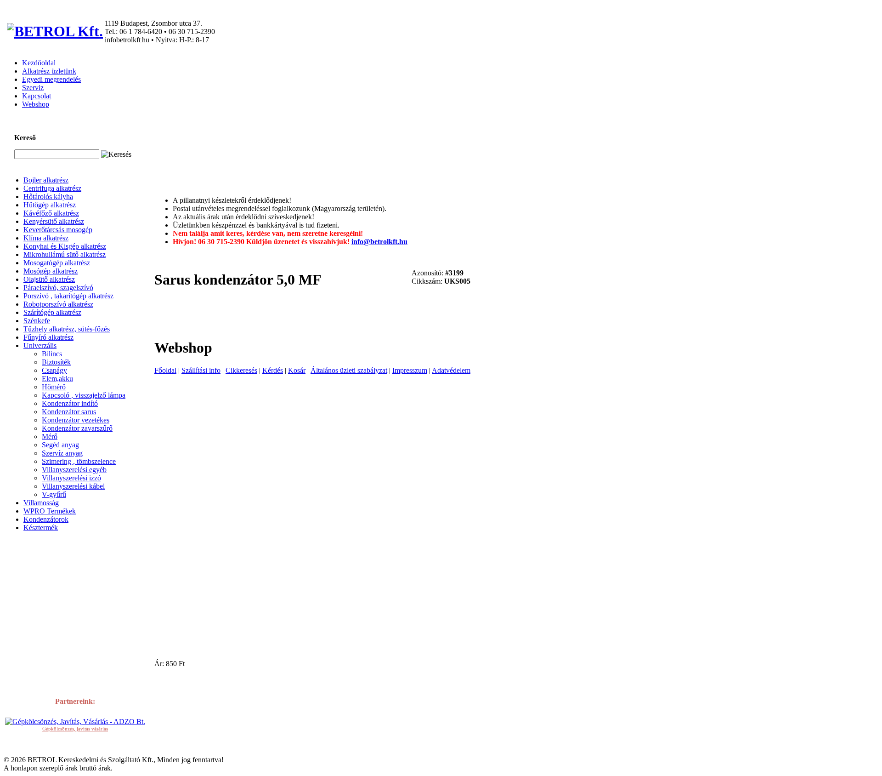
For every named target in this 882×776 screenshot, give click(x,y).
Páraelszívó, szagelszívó (58, 287)
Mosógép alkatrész (50, 271)
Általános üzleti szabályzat (349, 370)
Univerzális (40, 345)
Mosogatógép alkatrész (56, 263)
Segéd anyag (60, 445)
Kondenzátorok (45, 519)
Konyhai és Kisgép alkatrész (64, 246)
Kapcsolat (36, 96)
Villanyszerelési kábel (73, 486)
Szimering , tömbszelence (79, 461)
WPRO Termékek (49, 511)
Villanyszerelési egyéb (74, 470)
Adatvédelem (451, 370)
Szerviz (33, 87)
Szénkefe (36, 321)
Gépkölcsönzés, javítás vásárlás (75, 728)
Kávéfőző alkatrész (51, 213)
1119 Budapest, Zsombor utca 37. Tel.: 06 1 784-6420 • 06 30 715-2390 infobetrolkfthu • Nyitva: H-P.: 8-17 (160, 31)
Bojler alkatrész (45, 180)
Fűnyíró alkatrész (48, 337)
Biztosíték (56, 362)
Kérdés (272, 370)
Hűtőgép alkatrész (49, 205)
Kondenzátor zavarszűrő (77, 428)
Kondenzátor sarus (69, 412)
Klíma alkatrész (45, 238)
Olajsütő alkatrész (49, 279)
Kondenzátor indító (70, 403)
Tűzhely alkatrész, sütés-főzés (66, 329)
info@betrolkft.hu (379, 241)
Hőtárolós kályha (48, 196)
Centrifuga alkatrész (52, 188)
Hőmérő (54, 387)
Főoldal (165, 370)
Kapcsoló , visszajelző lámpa (83, 395)
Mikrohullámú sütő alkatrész (64, 254)
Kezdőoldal (39, 63)
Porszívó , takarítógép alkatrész (68, 296)
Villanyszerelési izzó (71, 478)
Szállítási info (200, 370)
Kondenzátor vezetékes (75, 420)
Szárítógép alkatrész (52, 312)
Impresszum (409, 370)
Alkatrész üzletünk (49, 71)
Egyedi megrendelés (51, 79)
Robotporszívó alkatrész (58, 304)
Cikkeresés (241, 370)
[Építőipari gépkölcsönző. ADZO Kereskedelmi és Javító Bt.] (75, 721)
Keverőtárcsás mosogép (57, 230)
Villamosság (41, 503)
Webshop (35, 104)
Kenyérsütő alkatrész (53, 221)
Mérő (49, 436)
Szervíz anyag (62, 453)
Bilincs (52, 354)
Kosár (296, 370)
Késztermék (40, 527)
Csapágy (54, 370)
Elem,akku (57, 378)
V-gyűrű (54, 494)
